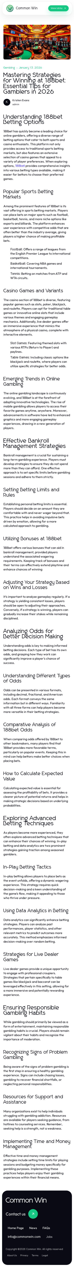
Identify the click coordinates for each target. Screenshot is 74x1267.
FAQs (46, 1228)
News (33, 1228)
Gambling (9, 67)
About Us (12, 1255)
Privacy (24, 1255)
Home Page (16, 1228)
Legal (45, 1255)
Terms (35, 1255)
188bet (20, 166)
